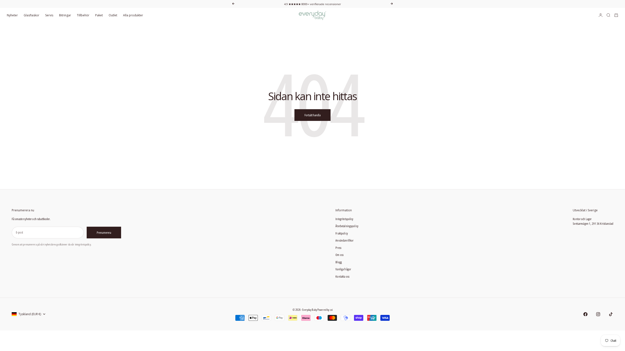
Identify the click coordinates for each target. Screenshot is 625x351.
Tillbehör (83, 15)
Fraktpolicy (341, 233)
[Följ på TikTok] (610, 314)
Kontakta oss (342, 276)
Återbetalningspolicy (346, 226)
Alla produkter (133, 15)
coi (331, 310)
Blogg (338, 262)
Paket (99, 15)
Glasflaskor (31, 15)
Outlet (113, 15)
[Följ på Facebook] (585, 314)
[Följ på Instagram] (598, 314)
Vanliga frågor (343, 269)
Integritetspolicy (344, 219)
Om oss (339, 255)
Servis (49, 15)
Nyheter (12, 15)
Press (338, 247)
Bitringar (65, 15)
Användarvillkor (344, 240)
